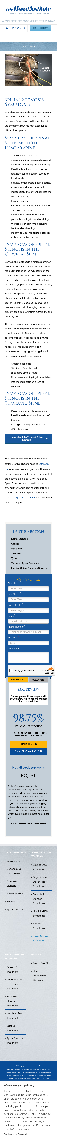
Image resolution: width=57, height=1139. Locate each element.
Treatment (16, 553)
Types (14, 558)
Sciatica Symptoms (39, 926)
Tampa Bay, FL (41, 963)
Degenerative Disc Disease (14, 871)
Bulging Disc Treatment (13, 969)
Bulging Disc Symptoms (40, 867)
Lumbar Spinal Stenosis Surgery (29, 568)
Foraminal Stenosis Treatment (12, 1001)
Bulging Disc (13, 861)
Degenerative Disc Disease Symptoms (40, 882)
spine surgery (34, 492)
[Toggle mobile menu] (50, 37)
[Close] (54, 1083)
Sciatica (15, 182)
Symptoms (17, 548)
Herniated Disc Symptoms (41, 913)
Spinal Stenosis (19, 539)
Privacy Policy (22, 1129)
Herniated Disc (15, 893)
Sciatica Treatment (12, 1028)
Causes (15, 543)
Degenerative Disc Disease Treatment (14, 984)
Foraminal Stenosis (12, 883)
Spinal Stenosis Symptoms (41, 938)
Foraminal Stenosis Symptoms (39, 899)
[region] (28, 1110)
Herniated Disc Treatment (15, 1015)
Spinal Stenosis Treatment (15, 1040)
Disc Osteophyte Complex (39, 976)
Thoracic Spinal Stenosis (25, 563)
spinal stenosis (25, 497)
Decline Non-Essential (15, 1134)
